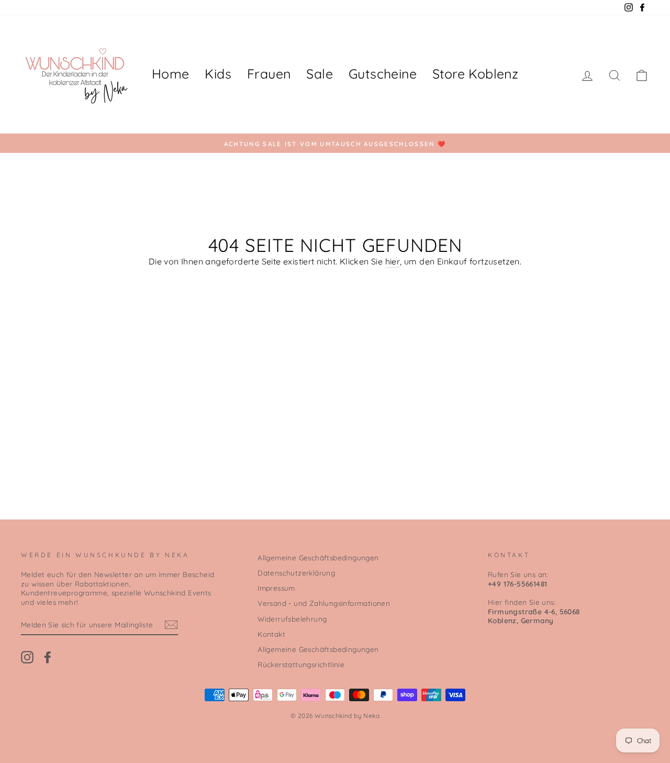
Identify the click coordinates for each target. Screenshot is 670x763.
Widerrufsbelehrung (292, 618)
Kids (218, 73)
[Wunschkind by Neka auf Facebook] (47, 657)
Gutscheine (383, 73)
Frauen (269, 73)
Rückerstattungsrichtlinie (301, 664)
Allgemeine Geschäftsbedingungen (318, 557)
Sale (319, 73)
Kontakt (271, 633)
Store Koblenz (475, 73)
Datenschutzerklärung (296, 572)
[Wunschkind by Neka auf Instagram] (27, 657)
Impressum (276, 587)
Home (170, 73)
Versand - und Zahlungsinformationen (324, 603)
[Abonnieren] (171, 624)
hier (392, 261)
